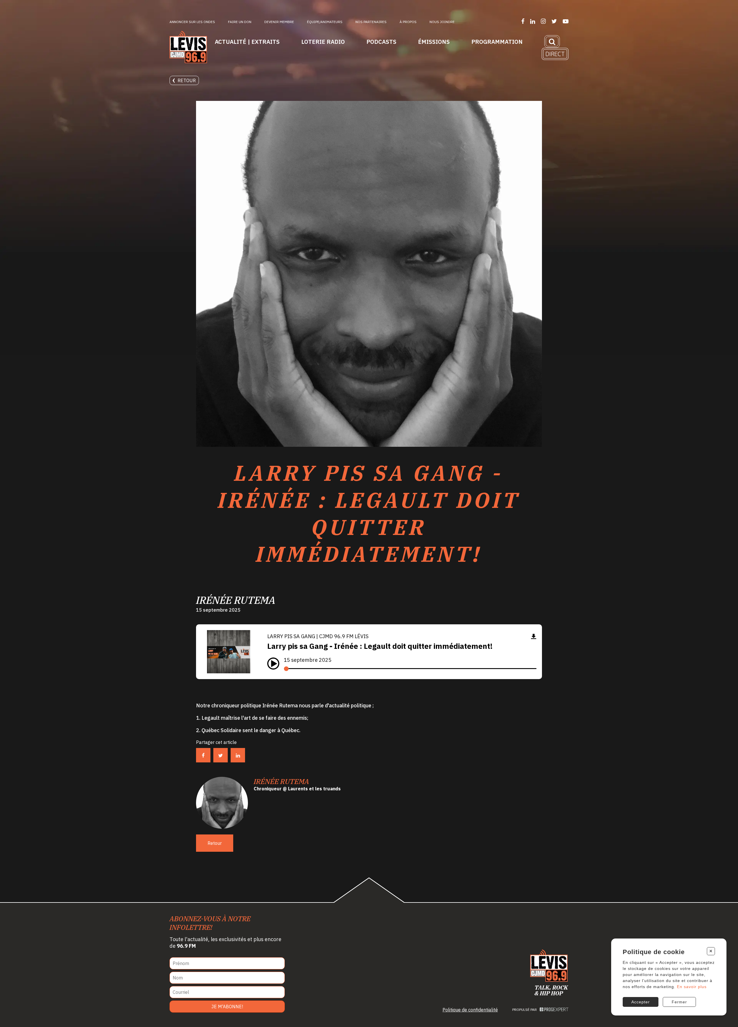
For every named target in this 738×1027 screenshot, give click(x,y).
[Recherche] (552, 41)
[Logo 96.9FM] (188, 47)
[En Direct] (555, 54)
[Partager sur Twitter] (220, 755)
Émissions (434, 42)
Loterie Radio (323, 42)
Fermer (679, 1002)
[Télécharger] (533, 636)
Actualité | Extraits (247, 42)
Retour (187, 80)
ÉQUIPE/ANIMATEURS (324, 22)
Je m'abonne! (227, 1006)
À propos (408, 22)
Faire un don (239, 22)
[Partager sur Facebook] (203, 755)
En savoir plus (692, 986)
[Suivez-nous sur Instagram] (543, 21)
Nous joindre (442, 22)
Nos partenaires (371, 22)
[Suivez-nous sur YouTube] (565, 21)
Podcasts (381, 42)
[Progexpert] (554, 1009)
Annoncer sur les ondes (192, 22)
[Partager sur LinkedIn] (238, 755)
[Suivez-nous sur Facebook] (522, 21)
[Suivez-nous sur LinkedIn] (532, 21)
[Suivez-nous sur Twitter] (554, 21)
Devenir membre (279, 22)
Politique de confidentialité (470, 1010)
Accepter (640, 1002)
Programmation (497, 42)
